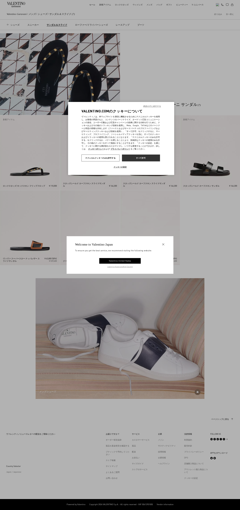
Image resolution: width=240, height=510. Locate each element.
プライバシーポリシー (120, 149)
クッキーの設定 (120, 167)
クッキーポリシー (96, 149)
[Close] (163, 244)
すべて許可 (141, 158)
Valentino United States (120, 261)
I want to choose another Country (120, 267)
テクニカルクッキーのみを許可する (100, 158)
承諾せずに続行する (152, 106)
